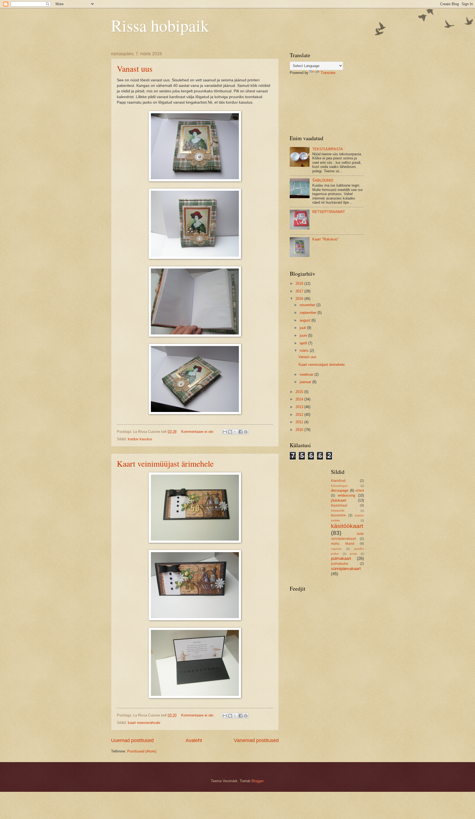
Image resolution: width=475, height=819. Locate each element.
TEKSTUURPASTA (327, 149)
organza (336, 548)
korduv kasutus (140, 439)
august (305, 320)
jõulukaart (338, 500)
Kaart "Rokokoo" (325, 239)
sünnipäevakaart (346, 568)
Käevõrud (338, 480)
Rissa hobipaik (160, 25)
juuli (303, 328)
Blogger (257, 781)
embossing (346, 495)
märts (305, 350)
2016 (300, 299)
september (308, 313)
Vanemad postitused (256, 740)
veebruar (307, 374)
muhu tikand (342, 543)
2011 (300, 422)
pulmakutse (339, 563)
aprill (304, 343)
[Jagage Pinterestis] (245, 432)
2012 (300, 415)
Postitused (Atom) (141, 751)
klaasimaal (339, 505)
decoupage (339, 490)
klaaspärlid (337, 510)
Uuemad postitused (132, 740)
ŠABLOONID (322, 180)
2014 (300, 399)
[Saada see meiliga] (225, 432)
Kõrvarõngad (339, 485)
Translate (328, 73)
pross (353, 553)
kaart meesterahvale (144, 723)
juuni (304, 335)
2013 (300, 407)
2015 (300, 392)
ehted (359, 490)
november (308, 305)
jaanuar (306, 382)
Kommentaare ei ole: (198, 432)
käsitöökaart (347, 526)
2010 (300, 430)
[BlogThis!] (230, 432)
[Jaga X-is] (235, 432)
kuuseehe (338, 515)
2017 (300, 291)
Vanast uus (135, 68)
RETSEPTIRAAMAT (328, 212)
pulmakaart (341, 558)
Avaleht (194, 740)
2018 (300, 283)
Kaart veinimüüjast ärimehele (165, 463)
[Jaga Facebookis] (240, 432)
